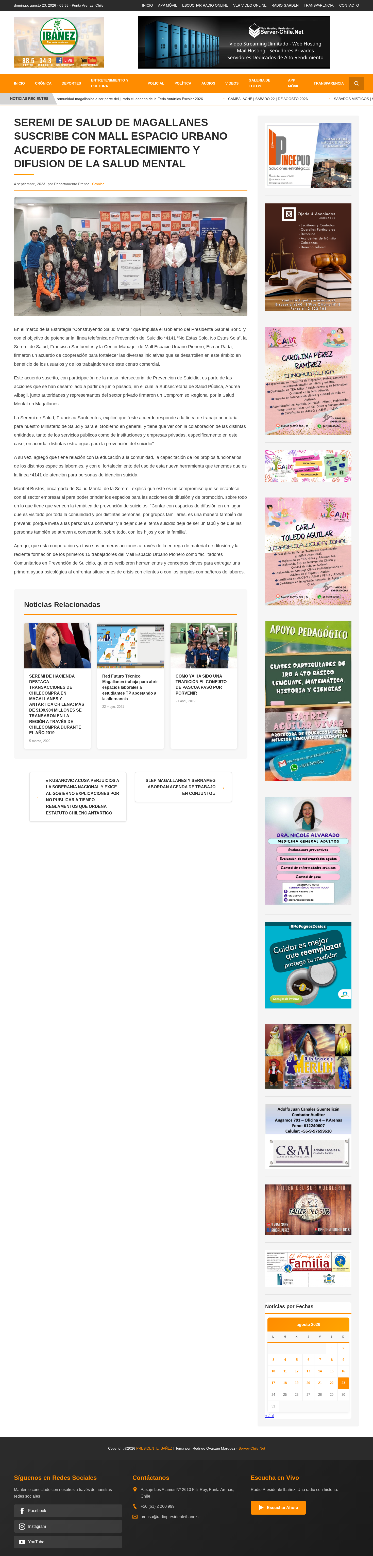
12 (296, 1371)
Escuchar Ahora (282, 1507)
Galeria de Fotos (259, 83)
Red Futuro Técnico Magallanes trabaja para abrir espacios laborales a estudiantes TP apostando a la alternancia (130, 687)
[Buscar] (356, 83)
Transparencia (329, 83)
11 (285, 1371)
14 (320, 1371)
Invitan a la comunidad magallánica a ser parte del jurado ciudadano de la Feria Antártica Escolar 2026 (109, 99)
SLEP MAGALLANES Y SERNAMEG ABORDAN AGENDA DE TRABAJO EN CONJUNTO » (180, 787)
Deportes (71, 83)
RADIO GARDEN (285, 5)
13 (308, 1371)
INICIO (147, 5)
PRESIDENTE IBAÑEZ (154, 1448)
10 (273, 1371)
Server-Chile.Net (252, 1448)
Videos (232, 83)
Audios (208, 83)
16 (343, 1371)
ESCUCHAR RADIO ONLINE (205, 5)
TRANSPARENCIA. (319, 5)
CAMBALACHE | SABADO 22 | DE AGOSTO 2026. (257, 99)
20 (308, 1383)
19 (296, 1383)
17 (273, 1383)
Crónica (43, 83)
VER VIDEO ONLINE (249, 5)
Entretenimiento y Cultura (109, 83)
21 (320, 1383)
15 (331, 1371)
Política (183, 83)
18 (285, 1383)
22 (331, 1383)
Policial (156, 83)
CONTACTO (349, 5)
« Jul (269, 1416)
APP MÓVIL (167, 5)
